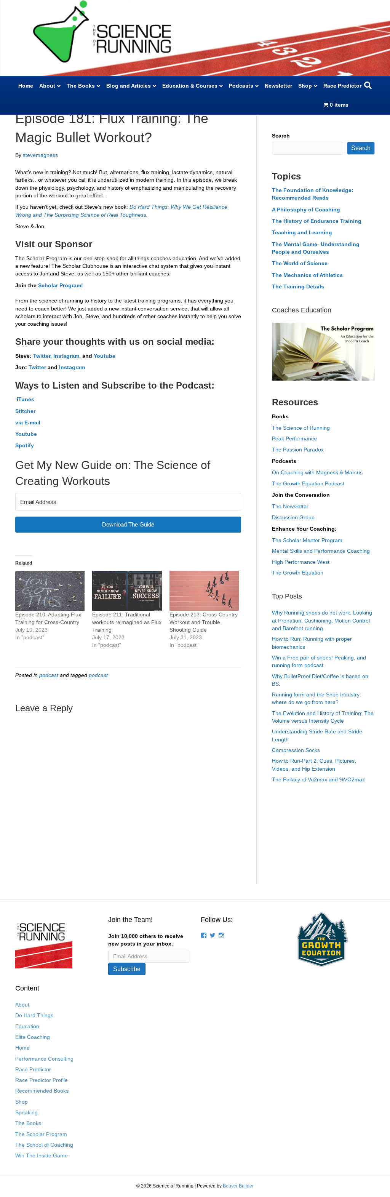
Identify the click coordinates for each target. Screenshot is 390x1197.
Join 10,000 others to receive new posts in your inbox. (145, 940)
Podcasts (241, 86)
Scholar (48, 285)
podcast (48, 675)
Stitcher (25, 411)
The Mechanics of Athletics (307, 275)
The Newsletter (290, 506)
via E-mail (27, 422)
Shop (305, 86)
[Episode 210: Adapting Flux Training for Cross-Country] (50, 590)
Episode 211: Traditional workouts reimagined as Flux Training (126, 622)
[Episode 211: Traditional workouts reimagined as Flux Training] (126, 590)
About (47, 86)
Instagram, (67, 356)
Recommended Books (42, 1091)
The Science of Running (301, 428)
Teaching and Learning (302, 232)
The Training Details (298, 286)
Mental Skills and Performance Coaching (321, 551)
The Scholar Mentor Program (307, 540)
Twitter (37, 367)
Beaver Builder (238, 1186)
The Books (81, 86)
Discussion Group (293, 517)
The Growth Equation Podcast (308, 483)
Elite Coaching (32, 1037)
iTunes (24, 399)
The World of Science (300, 263)
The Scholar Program (41, 1134)
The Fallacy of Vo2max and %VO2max (318, 779)
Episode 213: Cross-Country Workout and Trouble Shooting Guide (203, 622)
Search (281, 136)
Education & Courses (189, 86)
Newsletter (278, 86)
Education (27, 1026)
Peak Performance (294, 438)
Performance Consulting (44, 1059)
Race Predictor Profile (41, 1080)
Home (25, 86)
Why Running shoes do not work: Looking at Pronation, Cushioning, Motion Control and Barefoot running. (322, 620)
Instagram (72, 367)
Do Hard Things (34, 1015)
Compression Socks (296, 750)
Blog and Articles (128, 86)
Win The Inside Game (41, 1155)
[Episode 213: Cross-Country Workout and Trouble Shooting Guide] (204, 590)
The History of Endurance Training (316, 221)
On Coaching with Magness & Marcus (317, 472)
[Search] (368, 85)
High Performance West (300, 562)
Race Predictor (342, 86)
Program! (70, 285)
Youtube (104, 356)
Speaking (26, 1112)
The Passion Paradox (298, 449)
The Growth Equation (297, 573)
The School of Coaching (44, 1145)
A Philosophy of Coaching (306, 209)
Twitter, (42, 356)
